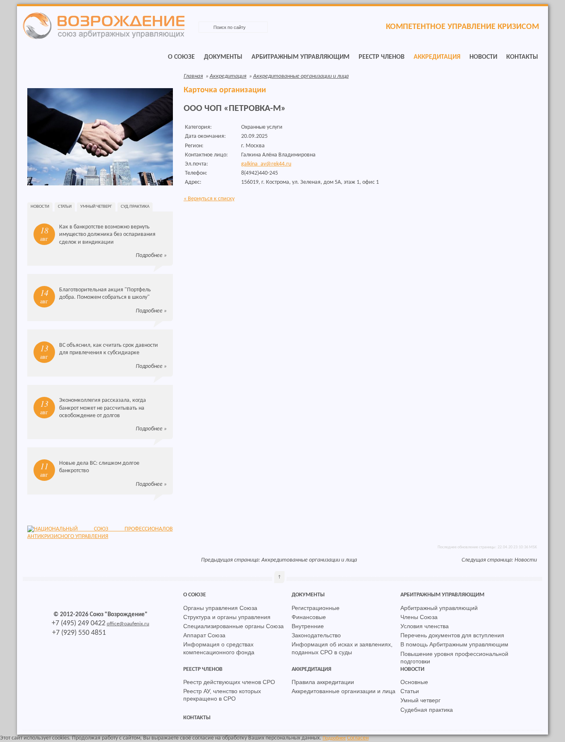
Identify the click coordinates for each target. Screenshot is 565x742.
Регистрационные (316, 608)
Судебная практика (426, 709)
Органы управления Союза (220, 608)
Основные (414, 682)
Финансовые (309, 617)
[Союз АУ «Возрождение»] (103, 37)
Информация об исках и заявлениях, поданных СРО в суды (342, 648)
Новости (483, 57)
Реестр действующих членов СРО (229, 682)
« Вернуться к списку (209, 199)
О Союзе (181, 57)
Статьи (65, 206)
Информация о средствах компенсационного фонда (218, 648)
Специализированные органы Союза (233, 626)
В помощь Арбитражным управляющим (454, 644)
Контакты (522, 57)
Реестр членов (382, 57)
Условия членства (424, 626)
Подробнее (149, 255)
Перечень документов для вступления (452, 635)
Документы (223, 57)
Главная (193, 76)
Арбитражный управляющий (439, 608)
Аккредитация (437, 57)
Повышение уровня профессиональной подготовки (454, 658)
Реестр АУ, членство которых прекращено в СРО (222, 695)
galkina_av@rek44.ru (266, 164)
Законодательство (316, 635)
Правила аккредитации (323, 682)
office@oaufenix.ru (128, 624)
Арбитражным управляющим (300, 57)
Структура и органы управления (227, 617)
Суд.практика (135, 206)
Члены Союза (419, 617)
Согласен (358, 738)
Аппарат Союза (204, 635)
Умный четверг (96, 206)
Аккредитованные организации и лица (301, 76)
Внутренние (308, 626)
